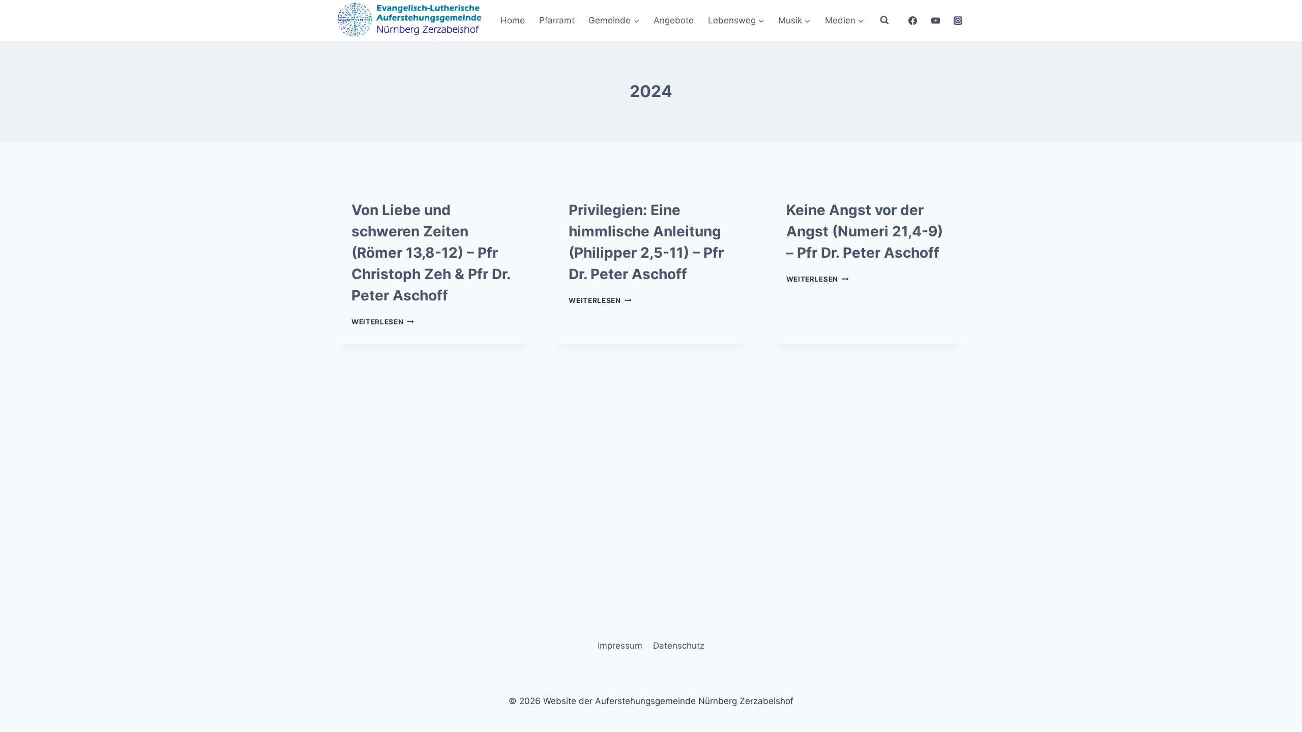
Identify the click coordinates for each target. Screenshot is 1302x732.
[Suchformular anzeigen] (884, 20)
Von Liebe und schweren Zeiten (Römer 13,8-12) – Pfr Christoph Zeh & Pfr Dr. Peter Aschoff (430, 252)
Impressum (620, 645)
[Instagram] (958, 20)
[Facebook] (912, 20)
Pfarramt (557, 20)
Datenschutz (678, 645)
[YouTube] (935, 20)
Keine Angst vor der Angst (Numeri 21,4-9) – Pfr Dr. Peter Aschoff (864, 231)
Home (512, 20)
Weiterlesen (382, 322)
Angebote (674, 20)
